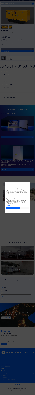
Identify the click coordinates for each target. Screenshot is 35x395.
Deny (16, 208)
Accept (10, 208)
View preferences (24, 208)
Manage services (9, 205)
